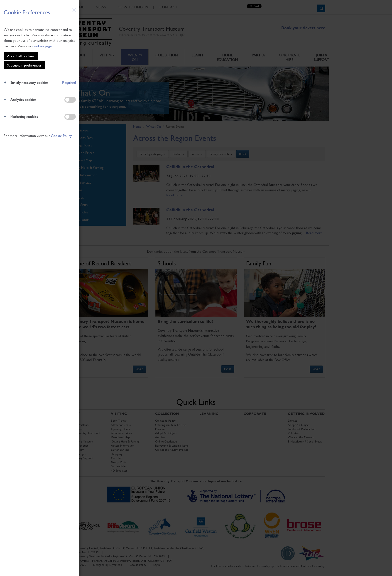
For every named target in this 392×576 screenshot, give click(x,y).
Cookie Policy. (62, 135)
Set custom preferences (24, 65)
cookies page (42, 45)
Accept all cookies (20, 55)
